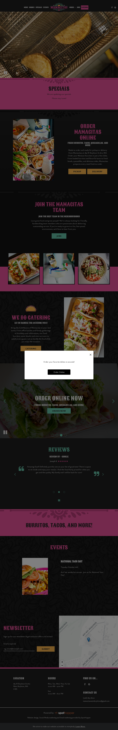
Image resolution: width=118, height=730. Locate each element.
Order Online (59, 372)
